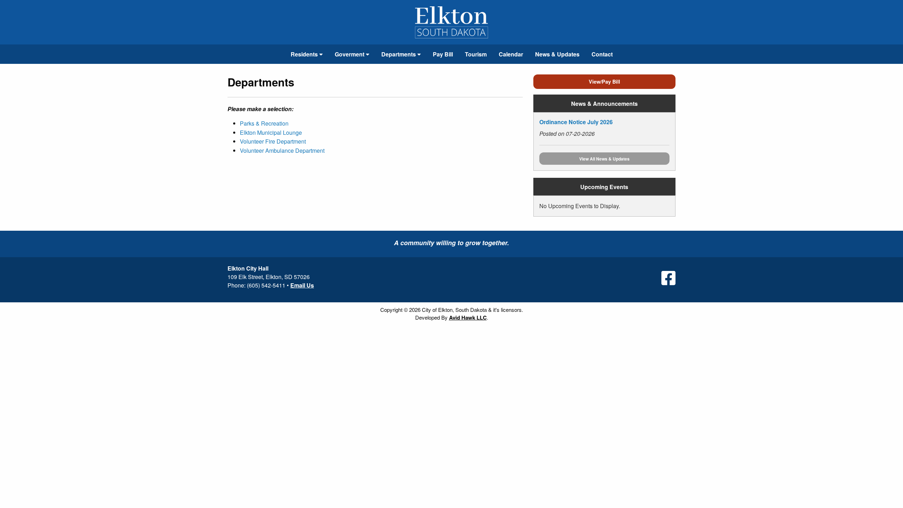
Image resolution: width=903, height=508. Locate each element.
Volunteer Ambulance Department (282, 150)
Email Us (302, 285)
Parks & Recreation (264, 123)
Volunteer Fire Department (273, 141)
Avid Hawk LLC (468, 317)
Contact (602, 54)
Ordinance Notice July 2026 (576, 122)
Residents (305, 54)
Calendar (511, 54)
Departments (399, 54)
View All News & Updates (604, 159)
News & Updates (557, 54)
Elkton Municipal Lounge (271, 132)
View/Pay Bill (604, 81)
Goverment (350, 54)
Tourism (476, 54)
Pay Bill (443, 54)
